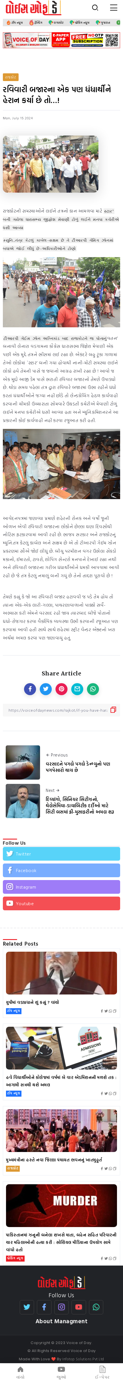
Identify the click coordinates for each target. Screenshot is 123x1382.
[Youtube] (61, 903)
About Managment (61, 1321)
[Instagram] (61, 887)
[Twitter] (61, 854)
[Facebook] (61, 870)
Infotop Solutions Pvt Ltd (83, 1359)
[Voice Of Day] (62, 1282)
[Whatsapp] (96, 1307)
